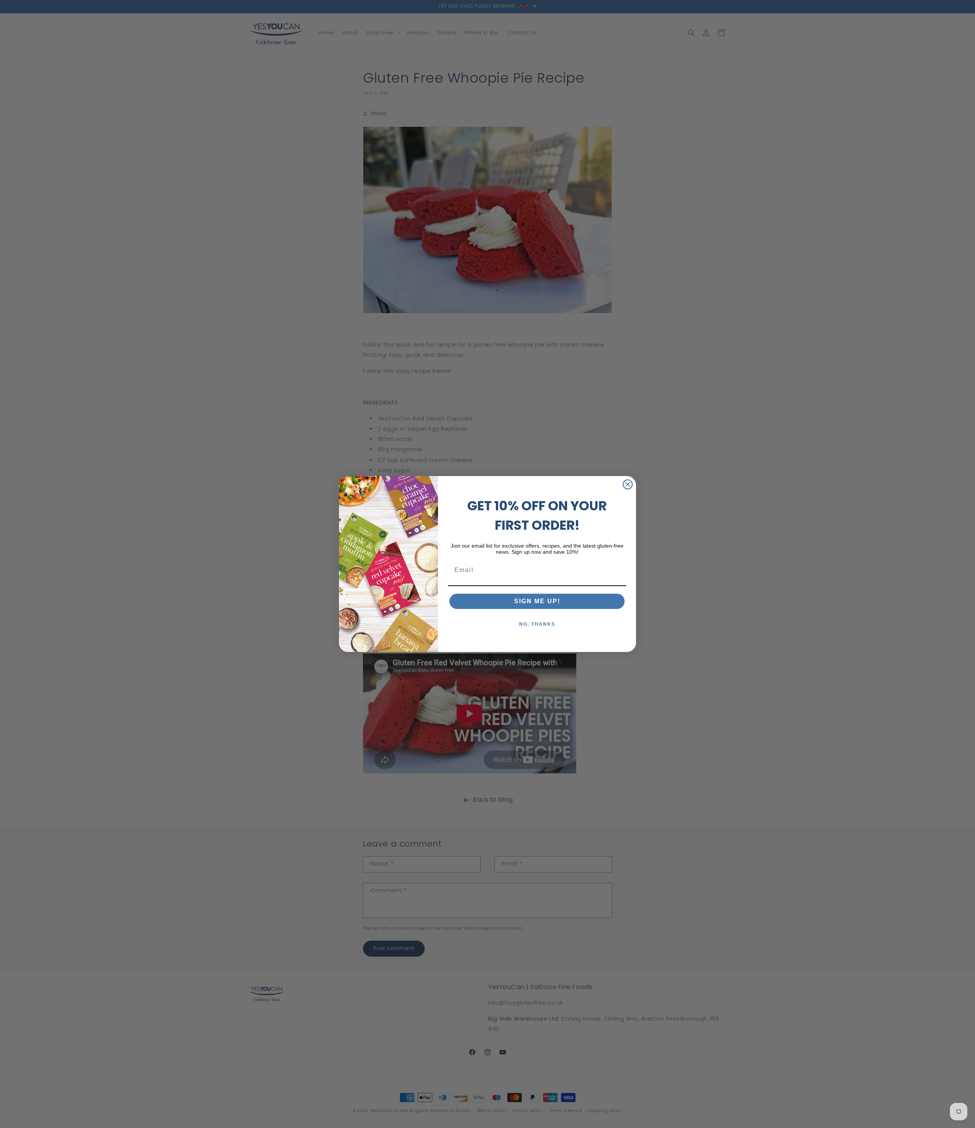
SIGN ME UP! (537, 601)
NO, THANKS (537, 624)
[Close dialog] (627, 484)
